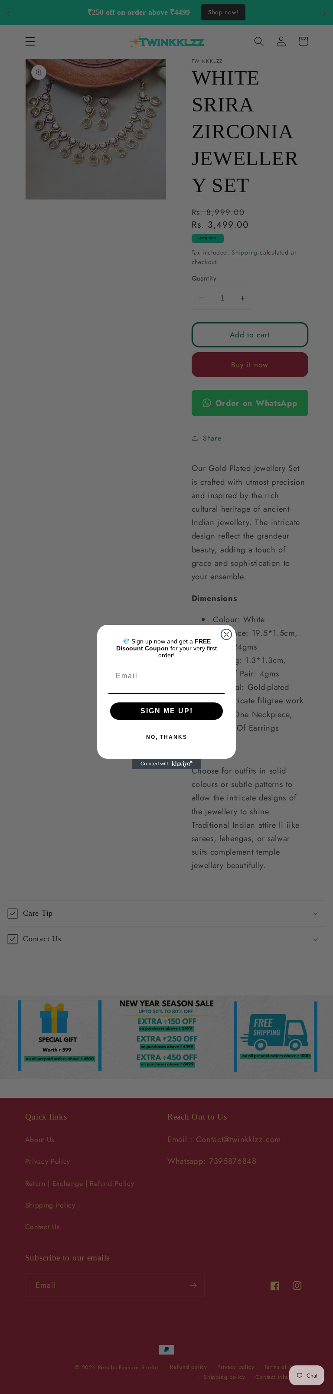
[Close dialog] (226, 634)
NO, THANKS (166, 737)
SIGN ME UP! (166, 711)
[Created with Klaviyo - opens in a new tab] (166, 764)
